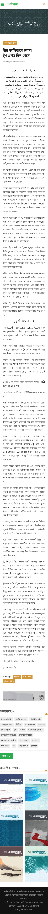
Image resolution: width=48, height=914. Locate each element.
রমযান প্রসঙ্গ (5, 730)
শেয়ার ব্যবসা (24, 740)
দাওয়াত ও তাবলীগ (8, 740)
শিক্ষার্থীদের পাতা (10, 43)
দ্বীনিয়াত (17, 677)
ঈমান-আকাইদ (6, 719)
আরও (6, 756)
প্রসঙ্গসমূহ (7, 711)
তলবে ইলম (27, 677)
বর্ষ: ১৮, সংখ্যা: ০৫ (24, 22)
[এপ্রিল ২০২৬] (11, 881)
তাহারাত (41, 724)
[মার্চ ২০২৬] (36, 881)
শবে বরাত (35, 740)
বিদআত (34, 745)
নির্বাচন (19, 724)
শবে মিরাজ (5, 745)
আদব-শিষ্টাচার (9, 681)
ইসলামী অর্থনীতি (25, 735)
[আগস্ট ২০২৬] (11, 809)
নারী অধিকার (23, 745)
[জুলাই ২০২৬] (36, 809)
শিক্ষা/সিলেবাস (35, 719)
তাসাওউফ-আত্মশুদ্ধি (8, 735)
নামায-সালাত (30, 724)
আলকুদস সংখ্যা (7, 724)
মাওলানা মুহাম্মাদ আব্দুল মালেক (14, 61)
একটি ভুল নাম (21, 719)
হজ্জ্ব (15, 730)
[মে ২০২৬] (36, 845)
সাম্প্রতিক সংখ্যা (10, 768)
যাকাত (22, 730)
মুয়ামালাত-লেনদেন (35, 730)
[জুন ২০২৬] (11, 845)
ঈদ (14, 745)
